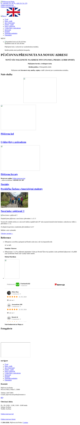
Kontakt (7, 31)
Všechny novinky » (7, 233)
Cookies (25, 422)
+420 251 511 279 (21, 3)
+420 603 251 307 (8, 3)
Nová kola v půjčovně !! (12, 211)
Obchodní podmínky (11, 33)
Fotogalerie (8, 35)
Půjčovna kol (7, 133)
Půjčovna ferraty (9, 174)
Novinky (5, 184)
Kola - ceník (8, 21)
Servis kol (8, 30)
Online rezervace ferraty (8, 7)
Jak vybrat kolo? (10, 23)
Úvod (6, 19)
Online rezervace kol (7, 5)
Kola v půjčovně (10, 26)
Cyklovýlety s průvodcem (13, 28)
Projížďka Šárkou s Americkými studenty (22, 189)
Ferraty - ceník (9, 24)
